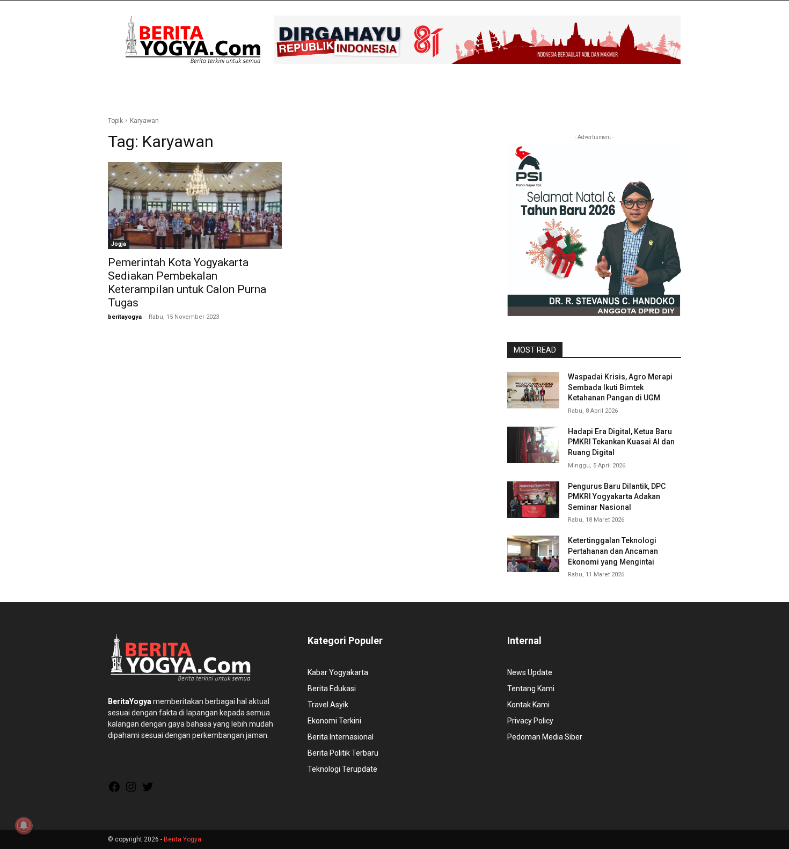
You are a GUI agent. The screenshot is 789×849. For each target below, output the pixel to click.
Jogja (118, 244)
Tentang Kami (530, 688)
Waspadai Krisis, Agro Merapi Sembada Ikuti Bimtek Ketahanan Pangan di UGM (620, 387)
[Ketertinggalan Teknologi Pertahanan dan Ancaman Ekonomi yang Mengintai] (533, 554)
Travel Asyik (328, 704)
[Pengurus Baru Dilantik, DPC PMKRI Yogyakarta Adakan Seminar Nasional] (533, 499)
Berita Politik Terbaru (343, 753)
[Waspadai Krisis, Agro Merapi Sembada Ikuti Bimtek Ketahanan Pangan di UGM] (533, 390)
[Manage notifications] (23, 825)
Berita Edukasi (332, 688)
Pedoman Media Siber (544, 737)
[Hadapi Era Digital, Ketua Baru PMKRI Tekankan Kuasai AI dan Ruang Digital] (533, 445)
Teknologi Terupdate (342, 769)
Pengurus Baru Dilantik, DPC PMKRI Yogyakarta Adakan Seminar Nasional (617, 496)
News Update (529, 672)
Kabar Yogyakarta (338, 672)
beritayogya (125, 316)
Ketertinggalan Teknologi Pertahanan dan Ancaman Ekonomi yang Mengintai (613, 551)
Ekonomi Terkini (334, 720)
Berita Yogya (182, 839)
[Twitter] (147, 790)
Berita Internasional (341, 737)
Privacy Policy (530, 720)
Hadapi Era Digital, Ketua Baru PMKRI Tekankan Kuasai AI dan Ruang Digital (621, 442)
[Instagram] (131, 790)
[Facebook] (114, 790)
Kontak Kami (528, 704)
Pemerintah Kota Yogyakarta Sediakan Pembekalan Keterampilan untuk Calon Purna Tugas (187, 282)
